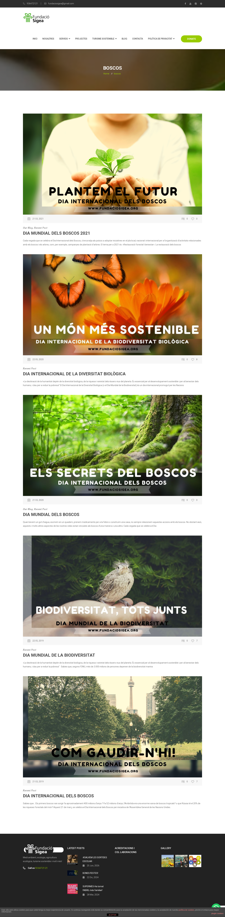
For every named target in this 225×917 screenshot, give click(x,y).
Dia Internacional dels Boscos (58, 795)
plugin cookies (217, 913)
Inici (35, 39)
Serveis (63, 39)
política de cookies (186, 910)
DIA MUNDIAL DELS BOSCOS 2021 (56, 233)
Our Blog (28, 227)
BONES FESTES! (90, 873)
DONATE (191, 39)
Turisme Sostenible (103, 39)
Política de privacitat (160, 39)
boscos (117, 73)
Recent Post (40, 227)
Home (106, 73)
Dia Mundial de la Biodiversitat (59, 655)
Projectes (81, 39)
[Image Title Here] (167, 861)
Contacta (137, 39)
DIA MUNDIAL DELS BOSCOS (51, 514)
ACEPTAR (112, 915)
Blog (124, 39)
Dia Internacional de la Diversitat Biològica (74, 373)
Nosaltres (48, 39)
